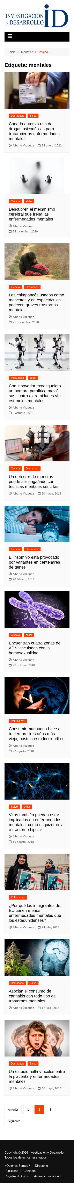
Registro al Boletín (17, 1176)
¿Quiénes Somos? (17, 1165)
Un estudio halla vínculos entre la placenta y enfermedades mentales (37, 1076)
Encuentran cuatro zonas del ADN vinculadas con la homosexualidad (35, 648)
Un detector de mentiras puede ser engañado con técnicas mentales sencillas (33, 481)
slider (29, 201)
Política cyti (18, 720)
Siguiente (14, 1121)
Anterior (13, 1109)
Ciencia (15, 201)
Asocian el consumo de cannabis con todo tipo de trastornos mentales (32, 996)
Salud (33, 115)
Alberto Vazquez (23, 145)
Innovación (17, 377)
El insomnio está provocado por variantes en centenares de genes (34, 562)
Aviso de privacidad (47, 1176)
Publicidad (11, 1171)
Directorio (41, 1165)
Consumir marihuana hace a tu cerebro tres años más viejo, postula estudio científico (37, 734)
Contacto (29, 1171)
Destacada (17, 115)
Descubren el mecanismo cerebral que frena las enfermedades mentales (32, 214)
